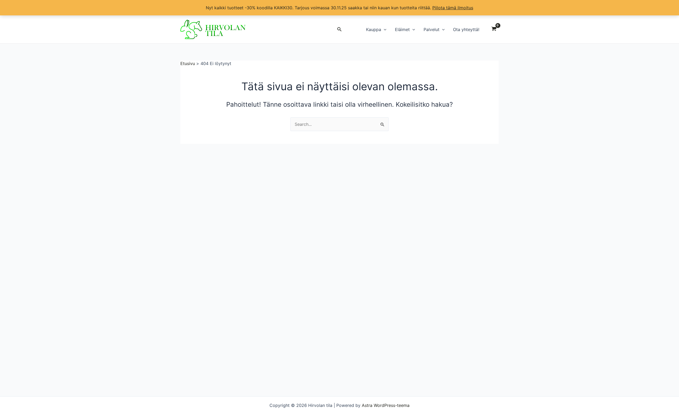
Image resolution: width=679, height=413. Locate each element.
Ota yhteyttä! (466, 29)
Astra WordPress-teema (386, 405)
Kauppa (373, 29)
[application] (383, 29)
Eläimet (402, 29)
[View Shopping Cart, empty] (494, 29)
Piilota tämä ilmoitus (452, 7)
